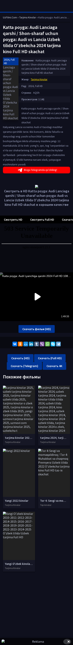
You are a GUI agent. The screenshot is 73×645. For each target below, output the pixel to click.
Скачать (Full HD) (50, 358)
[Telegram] (58, 344)
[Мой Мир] (25, 344)
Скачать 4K (54, 366)
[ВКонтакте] (14, 344)
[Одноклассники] (20, 344)
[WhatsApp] (47, 344)
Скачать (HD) (20, 358)
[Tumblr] (36, 344)
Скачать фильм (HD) (36, 329)
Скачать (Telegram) (24, 366)
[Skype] (53, 344)
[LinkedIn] (31, 344)
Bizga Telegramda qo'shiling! (40, 170)
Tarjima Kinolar (39, 79)
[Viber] (42, 344)
